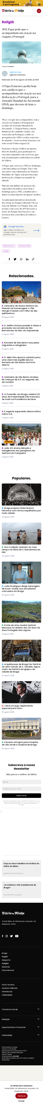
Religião (5, 963)
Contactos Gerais (10, 1009)
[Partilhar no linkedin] (27, 259)
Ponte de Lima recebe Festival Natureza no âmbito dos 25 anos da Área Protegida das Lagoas (21, 605)
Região (5, 956)
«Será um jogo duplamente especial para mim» (21, 684)
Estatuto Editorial (9, 988)
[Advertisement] (21, 831)
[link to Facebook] (2, 936)
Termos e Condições (9, 1049)
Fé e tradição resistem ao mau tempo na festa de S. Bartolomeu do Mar (21, 525)
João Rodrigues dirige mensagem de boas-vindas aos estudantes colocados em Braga (21, 566)
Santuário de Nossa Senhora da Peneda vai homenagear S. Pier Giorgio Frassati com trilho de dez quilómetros (20, 285)
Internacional (8, 970)
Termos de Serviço (30, 803)
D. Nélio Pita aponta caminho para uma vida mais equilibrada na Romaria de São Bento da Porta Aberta (21, 360)
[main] (21, 459)
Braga (4, 953)
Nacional (6, 967)
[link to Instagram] (7, 936)
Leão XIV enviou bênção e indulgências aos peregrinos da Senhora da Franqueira (21, 426)
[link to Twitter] (11, 936)
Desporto (6, 960)
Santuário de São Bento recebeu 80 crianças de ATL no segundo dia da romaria (18, 380)
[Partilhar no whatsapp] (21, 259)
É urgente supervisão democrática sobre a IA (21, 413)
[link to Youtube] (16, 936)
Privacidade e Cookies (9, 1047)
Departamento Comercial (13, 1027)
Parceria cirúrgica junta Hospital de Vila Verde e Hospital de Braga (20, 720)
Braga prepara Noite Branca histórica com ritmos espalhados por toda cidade (21, 486)
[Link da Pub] (21, 3)
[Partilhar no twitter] (15, 259)
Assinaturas (7, 991)
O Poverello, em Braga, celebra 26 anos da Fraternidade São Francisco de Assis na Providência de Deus (21, 397)
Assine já (21, 1096)
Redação (6, 1019)
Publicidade (7, 995)
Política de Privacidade (12, 803)
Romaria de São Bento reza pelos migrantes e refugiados (17, 344)
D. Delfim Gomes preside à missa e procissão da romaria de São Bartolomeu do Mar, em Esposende (21, 328)
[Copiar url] (33, 259)
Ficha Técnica (8, 984)
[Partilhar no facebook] (9, 259)
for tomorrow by (10, 1056)
